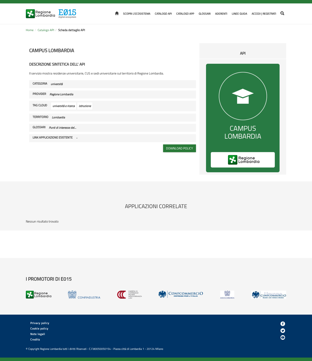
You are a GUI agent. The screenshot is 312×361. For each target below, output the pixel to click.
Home (30, 30)
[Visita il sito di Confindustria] (84, 295)
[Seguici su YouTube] (282, 337)
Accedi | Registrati (264, 13)
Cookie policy (39, 328)
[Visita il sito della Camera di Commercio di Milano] (129, 295)
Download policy (179, 148)
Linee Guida (239, 13)
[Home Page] (68, 10)
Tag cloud (40, 105)
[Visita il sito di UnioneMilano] (268, 295)
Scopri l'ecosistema (136, 13)
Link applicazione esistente (53, 137)
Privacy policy (39, 323)
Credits (35, 339)
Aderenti (221, 13)
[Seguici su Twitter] (282, 330)
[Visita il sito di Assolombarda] (227, 295)
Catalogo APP (185, 13)
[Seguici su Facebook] (282, 323)
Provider (39, 94)
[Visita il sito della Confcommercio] (181, 295)
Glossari (205, 13)
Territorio (40, 117)
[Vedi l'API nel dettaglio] (243, 117)
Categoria (40, 84)
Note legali (37, 334)
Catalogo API (163, 13)
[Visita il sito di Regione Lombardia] (42, 10)
